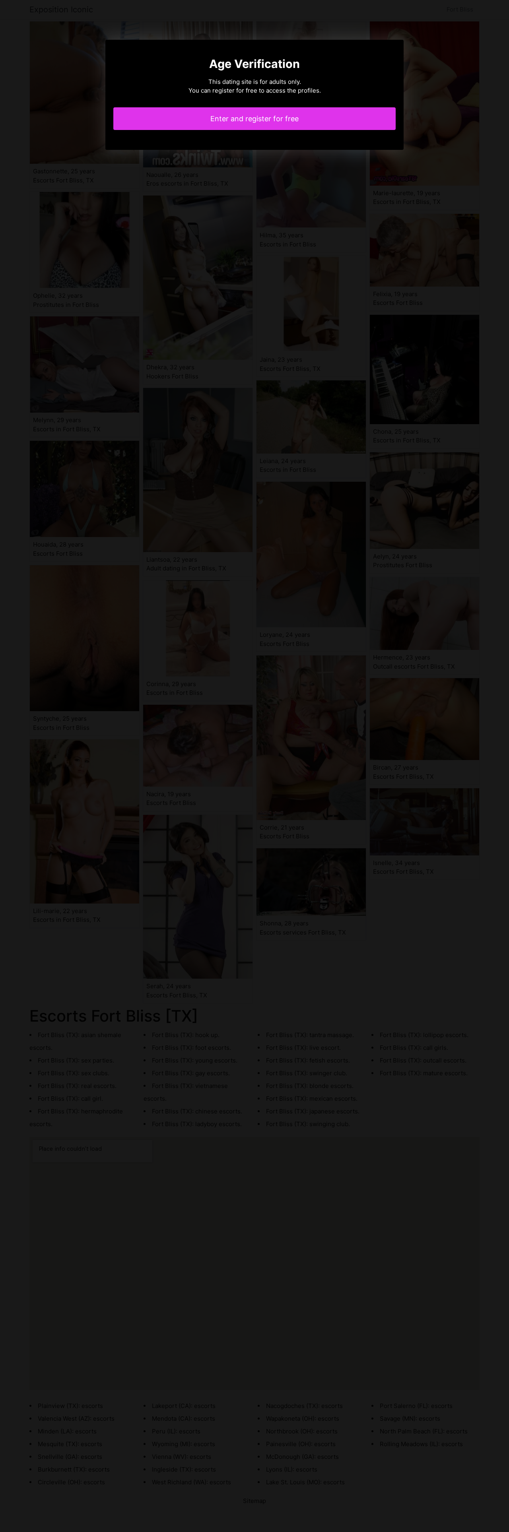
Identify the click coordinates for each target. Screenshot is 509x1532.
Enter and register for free (254, 118)
